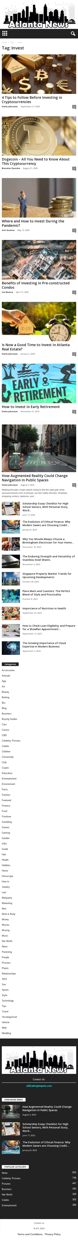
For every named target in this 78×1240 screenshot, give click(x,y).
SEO (4, 979)
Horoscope (7, 876)
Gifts (4, 843)
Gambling (7, 822)
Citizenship (7, 757)
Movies (5, 925)
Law (4, 892)
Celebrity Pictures (11, 740)
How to (5, 881)
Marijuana (7, 897)
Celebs (5, 746)
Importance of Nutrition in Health (44, 608)
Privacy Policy (53, 1234)
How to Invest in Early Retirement (31, 406)
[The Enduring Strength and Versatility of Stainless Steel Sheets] (11, 561)
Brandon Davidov (11, 168)
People (5, 957)
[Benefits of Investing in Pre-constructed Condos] (39, 259)
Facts (5, 789)
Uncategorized (9, 1017)
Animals (6, 675)
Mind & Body (8, 914)
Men (4, 908)
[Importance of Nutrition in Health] (11, 613)
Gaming (6, 832)
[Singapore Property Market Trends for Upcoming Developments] (11, 579)
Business (7, 713)
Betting (5, 697)
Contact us (39, 1223)
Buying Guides (9, 719)
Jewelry (6, 887)
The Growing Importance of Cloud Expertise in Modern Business (44, 644)
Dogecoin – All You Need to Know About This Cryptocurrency (36, 161)
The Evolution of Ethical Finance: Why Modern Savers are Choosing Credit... (46, 523)
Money (5, 919)
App (4, 681)
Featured (6, 800)
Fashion (6, 795)
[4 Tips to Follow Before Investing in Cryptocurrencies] (39, 74)
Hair (4, 854)
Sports (5, 989)
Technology (8, 1000)
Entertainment (9, 778)
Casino (5, 730)
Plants (5, 968)
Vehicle (5, 1022)
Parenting (7, 952)
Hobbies (6, 865)
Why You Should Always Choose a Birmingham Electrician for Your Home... (48, 540)
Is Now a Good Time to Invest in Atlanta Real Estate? (36, 347)
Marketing (7, 903)
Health (5, 860)
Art (3, 686)
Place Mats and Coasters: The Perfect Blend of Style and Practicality (46, 592)
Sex (4, 984)
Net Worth (7, 941)
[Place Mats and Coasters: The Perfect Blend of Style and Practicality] (11, 596)
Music (5, 935)
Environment (8, 784)
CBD (4, 735)
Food (4, 811)
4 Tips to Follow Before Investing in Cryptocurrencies (32, 99)
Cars (4, 724)
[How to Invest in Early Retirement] (39, 383)
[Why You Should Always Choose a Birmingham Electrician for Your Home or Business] (11, 544)
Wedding (6, 1033)
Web (4, 1027)
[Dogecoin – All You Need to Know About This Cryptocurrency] (39, 136)
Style (4, 995)
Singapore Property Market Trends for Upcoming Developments (46, 575)
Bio (3, 702)
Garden (5, 838)
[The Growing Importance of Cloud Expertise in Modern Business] (11, 648)
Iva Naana (7, 292)
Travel (5, 1011)
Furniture (6, 816)
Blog (4, 708)
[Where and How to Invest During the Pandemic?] (39, 198)
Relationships (9, 973)
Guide (5, 849)
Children (6, 751)
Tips (4, 1006)
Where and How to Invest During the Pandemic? (33, 223)
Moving (5, 930)
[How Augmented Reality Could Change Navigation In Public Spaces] (39, 448)
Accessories (8, 670)
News (5, 946)
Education (7, 773)
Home (4, 42)
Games (5, 827)
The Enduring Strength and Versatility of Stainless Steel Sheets (48, 558)
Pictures (6, 962)
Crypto (5, 767)
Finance (6, 805)
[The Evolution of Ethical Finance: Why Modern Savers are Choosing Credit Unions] (11, 527)
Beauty (5, 692)
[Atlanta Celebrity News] (39, 14)
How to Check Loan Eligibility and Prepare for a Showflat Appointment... (48, 627)
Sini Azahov (8, 230)
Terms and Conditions (29, 1234)
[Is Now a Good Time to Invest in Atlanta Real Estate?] (39, 321)
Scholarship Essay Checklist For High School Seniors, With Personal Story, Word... (45, 507)
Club (4, 762)
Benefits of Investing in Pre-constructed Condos (36, 285)
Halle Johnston (10, 106)
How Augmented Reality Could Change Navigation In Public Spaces (35, 477)
